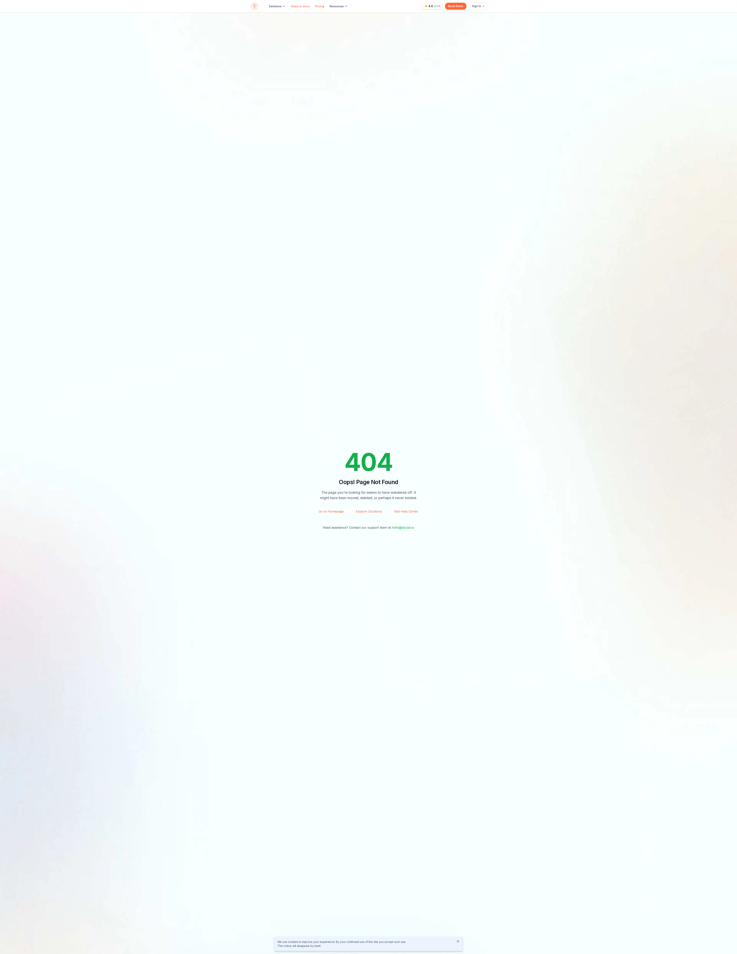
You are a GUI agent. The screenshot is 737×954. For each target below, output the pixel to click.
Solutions (275, 6)
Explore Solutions (369, 511)
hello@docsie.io (403, 527)
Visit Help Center (406, 511)
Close (458, 941)
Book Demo (455, 6)
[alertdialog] (368, 944)
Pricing (319, 6)
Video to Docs (300, 6)
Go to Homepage (331, 511)
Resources (337, 6)
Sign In (476, 6)
